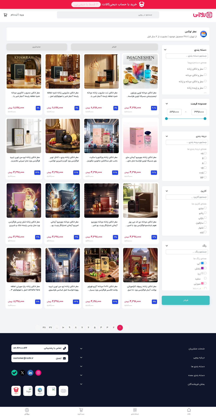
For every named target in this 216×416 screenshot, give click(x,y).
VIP (202, 177)
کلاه (202, 232)
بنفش (198, 268)
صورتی (197, 283)
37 (50, 327)
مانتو (201, 208)
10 (63, 327)
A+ (202, 153)
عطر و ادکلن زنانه (195, 69)
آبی (199, 263)
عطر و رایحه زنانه (195, 88)
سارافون (200, 223)
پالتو (201, 213)
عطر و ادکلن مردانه (194, 75)
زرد (199, 273)
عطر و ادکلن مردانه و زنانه (191, 81)
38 (44, 327)
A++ (201, 173)
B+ (202, 168)
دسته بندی (200, 50)
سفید (198, 278)
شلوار (201, 227)
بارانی (201, 218)
